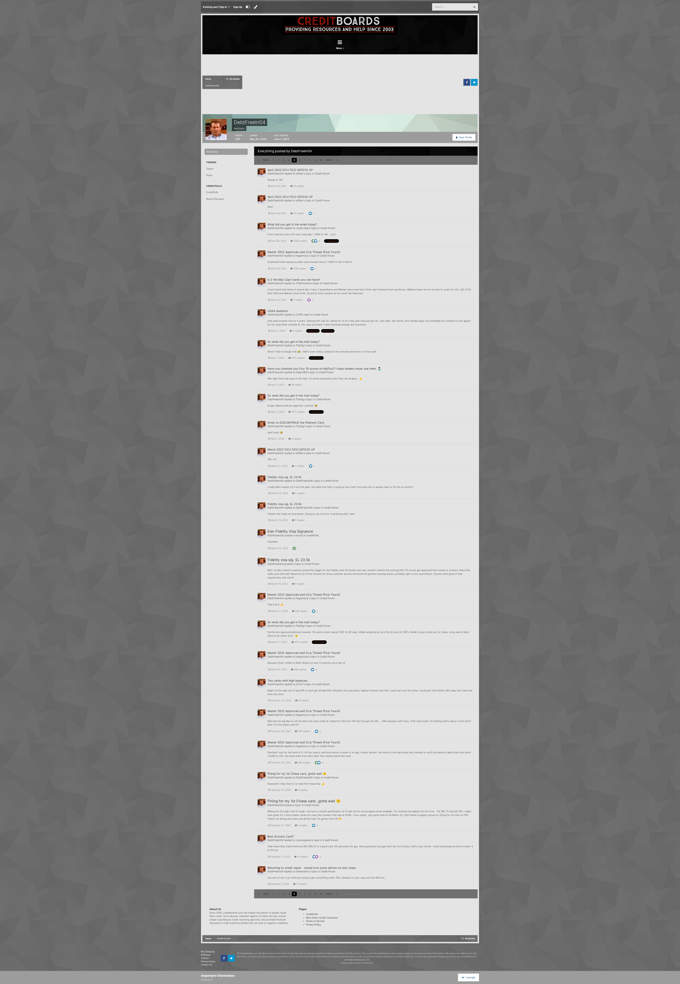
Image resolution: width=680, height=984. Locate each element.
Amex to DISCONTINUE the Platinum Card (295, 422)
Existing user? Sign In (215, 6)
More (339, 48)
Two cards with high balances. (287, 680)
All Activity (212, 151)
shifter (299, 173)
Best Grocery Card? (280, 836)
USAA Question (277, 311)
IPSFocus (205, 954)
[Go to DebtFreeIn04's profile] (261, 172)
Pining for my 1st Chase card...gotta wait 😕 (296, 773)
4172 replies (298, 357)
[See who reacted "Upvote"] (313, 240)
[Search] (474, 7)
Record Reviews (215, 198)
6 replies (297, 330)
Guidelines (207, 979)
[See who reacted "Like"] (310, 213)
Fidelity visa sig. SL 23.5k (284, 477)
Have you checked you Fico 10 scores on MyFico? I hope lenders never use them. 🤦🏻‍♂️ (324, 368)
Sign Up (237, 6)
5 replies (299, 493)
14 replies (303, 700)
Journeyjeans (303, 840)
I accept (469, 977)
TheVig (300, 345)
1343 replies (300, 240)
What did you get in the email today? (292, 224)
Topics (209, 168)
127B (299, 314)
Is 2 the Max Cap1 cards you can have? (293, 279)
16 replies (296, 384)
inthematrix (302, 871)
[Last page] (336, 160)
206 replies (299, 268)
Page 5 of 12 (350, 160)
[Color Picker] (255, 7)
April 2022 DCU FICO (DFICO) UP (290, 170)
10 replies (298, 186)
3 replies (299, 465)
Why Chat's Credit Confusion (322, 917)
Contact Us (206, 964)
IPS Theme (206, 951)
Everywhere (460, 6)
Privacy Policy (313, 924)
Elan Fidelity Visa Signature (290, 531)
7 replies (298, 299)
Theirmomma (303, 283)
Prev (266, 160)
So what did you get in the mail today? (293, 341)
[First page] (258, 160)
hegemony (302, 255)
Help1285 (301, 372)
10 (321, 160)
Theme (204, 958)
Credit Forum (322, 173)
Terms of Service (315, 921)
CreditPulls (212, 192)
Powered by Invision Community (357, 963)
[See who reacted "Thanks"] (309, 299)
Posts (209, 175)
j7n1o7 (299, 684)
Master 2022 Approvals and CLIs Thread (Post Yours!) (303, 252)
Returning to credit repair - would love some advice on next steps (311, 868)
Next (329, 160)
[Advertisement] (352, 82)
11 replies (301, 883)
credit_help (302, 227)
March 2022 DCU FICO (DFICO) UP (291, 449)
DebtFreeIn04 (275, 173)
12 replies (302, 856)
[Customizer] (248, 7)
